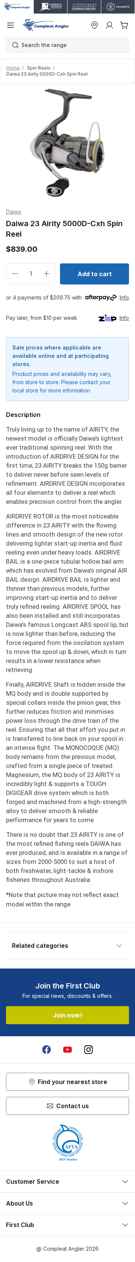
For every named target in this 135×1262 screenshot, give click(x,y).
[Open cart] (124, 25)
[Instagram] (88, 1049)
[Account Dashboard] (109, 25)
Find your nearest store (72, 1082)
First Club (20, 1225)
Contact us (72, 1106)
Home (13, 68)
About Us (19, 1203)
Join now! (67, 1015)
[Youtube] (67, 1049)
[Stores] (94, 25)
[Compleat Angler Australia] (45, 25)
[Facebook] (46, 1049)
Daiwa (13, 211)
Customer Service (32, 1181)
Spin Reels (39, 68)
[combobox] (71, 45)
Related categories (40, 945)
